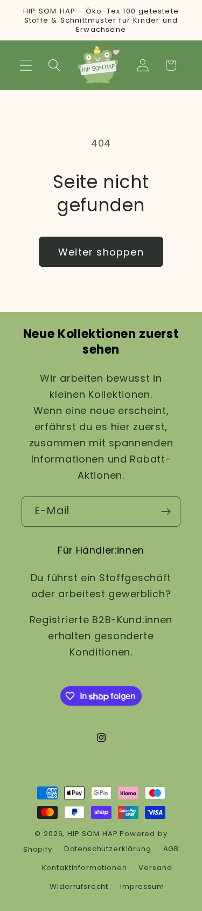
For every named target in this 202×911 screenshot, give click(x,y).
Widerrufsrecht (79, 886)
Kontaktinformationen (84, 867)
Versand (155, 867)
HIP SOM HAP (92, 834)
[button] (26, 65)
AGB (171, 849)
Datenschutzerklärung (107, 849)
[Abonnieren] (165, 511)
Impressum (142, 886)
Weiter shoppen (101, 252)
